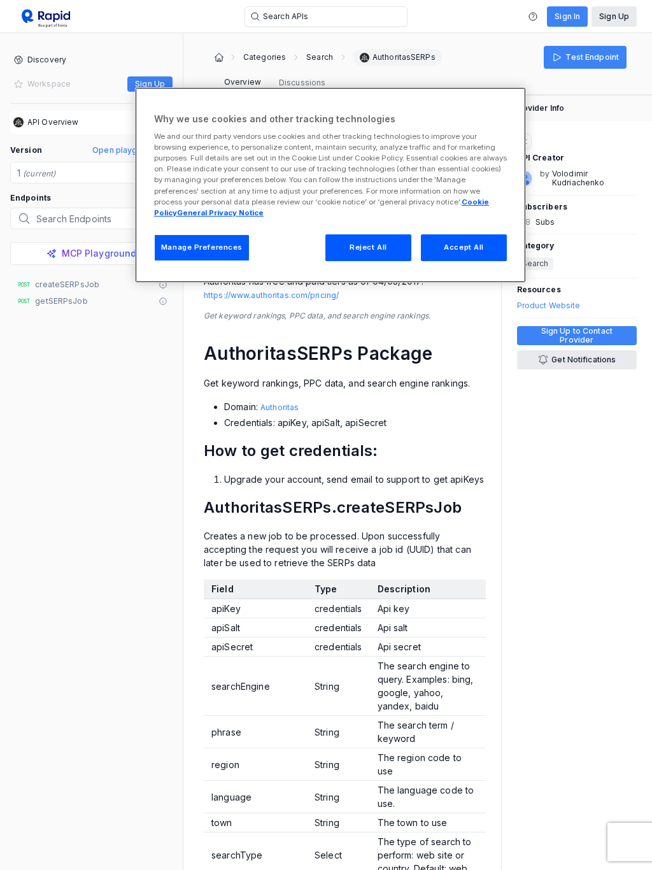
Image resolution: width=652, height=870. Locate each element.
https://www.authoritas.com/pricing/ (271, 295)
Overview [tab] (242, 82)
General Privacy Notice (220, 212)
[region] (330, 185)
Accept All (464, 247)
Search (319, 57)
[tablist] (274, 82)
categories (264, 57)
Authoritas (279, 407)
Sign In (567, 16)
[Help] (533, 16)
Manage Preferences (202, 247)
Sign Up (614, 16)
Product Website (549, 305)
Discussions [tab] (302, 82)
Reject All (368, 247)
